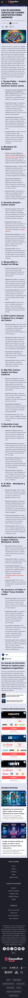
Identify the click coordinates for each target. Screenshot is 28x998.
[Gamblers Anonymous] (16, 972)
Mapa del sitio (14, 877)
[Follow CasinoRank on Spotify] (19, 948)
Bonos (14, 866)
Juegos (14, 869)
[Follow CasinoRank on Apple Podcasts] (23, 948)
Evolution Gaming (13, 891)
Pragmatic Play (13, 894)
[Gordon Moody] (9, 972)
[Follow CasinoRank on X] (11, 948)
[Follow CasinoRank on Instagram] (8, 948)
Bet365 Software (14, 896)
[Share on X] (2, 27)
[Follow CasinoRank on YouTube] (15, 948)
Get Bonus (14, 728)
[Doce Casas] (23, 968)
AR (13, 953)
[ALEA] (14, 968)
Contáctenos (13, 913)
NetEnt (14, 899)
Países (14, 874)
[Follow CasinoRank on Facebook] (4, 948)
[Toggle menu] (2, 2)
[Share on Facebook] (6, 27)
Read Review (13, 731)
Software (13, 872)
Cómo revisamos (14, 918)
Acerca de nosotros (13, 910)
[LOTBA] (5, 968)
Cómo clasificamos (13, 916)
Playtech (13, 888)
